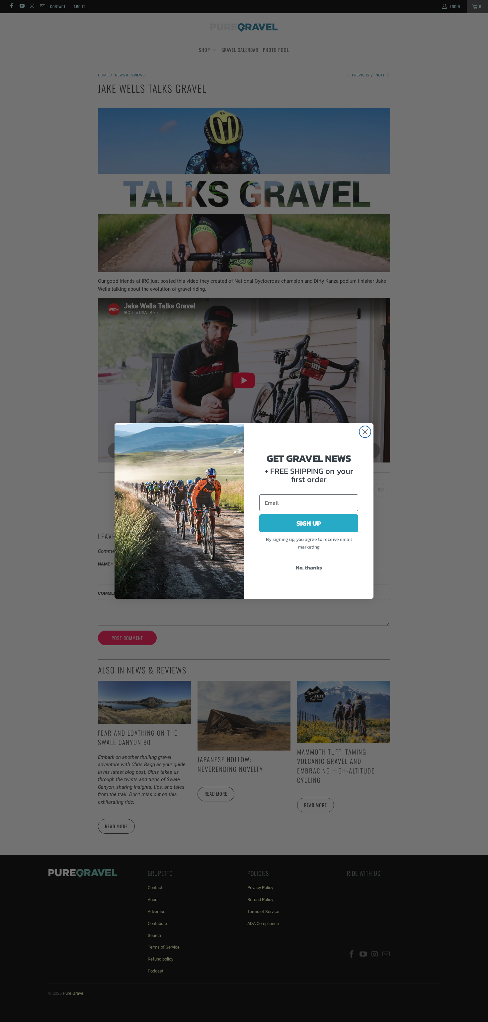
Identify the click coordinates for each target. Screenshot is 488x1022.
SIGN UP (308, 523)
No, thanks (309, 567)
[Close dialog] (365, 432)
